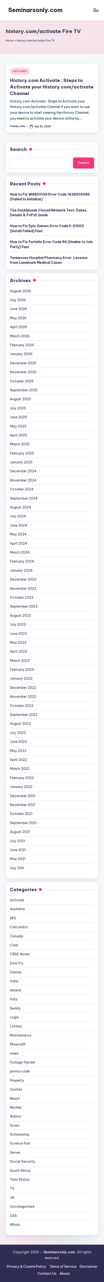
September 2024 (24, 498)
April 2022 (18, 760)
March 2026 (20, 336)
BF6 (13, 918)
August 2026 (20, 291)
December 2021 (22, 796)
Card (14, 945)
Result (15, 1098)
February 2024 (22, 561)
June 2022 (18, 741)
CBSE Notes (20, 954)
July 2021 (17, 841)
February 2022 (22, 778)
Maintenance (20, 1035)
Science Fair (20, 1143)
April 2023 (18, 651)
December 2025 (23, 363)
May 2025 (18, 426)
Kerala (15, 1008)
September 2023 (23, 606)
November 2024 (23, 480)
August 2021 (20, 832)
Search (18, 149)
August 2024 (20, 507)
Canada (16, 936)
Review (16, 1107)
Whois (15, 1224)
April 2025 (18, 435)
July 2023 (18, 624)
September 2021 (23, 823)
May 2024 (18, 534)
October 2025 (21, 381)
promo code (20, 1071)
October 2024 (22, 489)
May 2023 (18, 642)
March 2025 (20, 444)
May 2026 (18, 318)
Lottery (16, 1026)
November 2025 (23, 372)
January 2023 (21, 678)
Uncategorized (22, 1206)
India (14, 981)
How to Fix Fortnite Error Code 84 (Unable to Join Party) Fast (51, 244)
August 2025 (20, 399)
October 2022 (21, 706)
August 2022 (20, 723)
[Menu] (95, 10)
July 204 (17, 868)
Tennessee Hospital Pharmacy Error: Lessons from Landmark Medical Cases (49, 260)
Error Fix (16, 963)
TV (12, 1188)
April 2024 (18, 543)
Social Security (22, 1161)
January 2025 (21, 462)
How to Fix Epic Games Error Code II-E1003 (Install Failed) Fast (47, 228)
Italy (13, 999)
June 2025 (18, 417)
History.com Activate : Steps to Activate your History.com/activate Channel (52, 86)
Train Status (20, 1179)
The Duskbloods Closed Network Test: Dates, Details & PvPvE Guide (49, 212)
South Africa (20, 1170)
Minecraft (18, 1044)
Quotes (16, 1089)
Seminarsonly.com (35, 10)
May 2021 (17, 859)
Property (17, 1080)
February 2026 (22, 345)
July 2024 (18, 516)
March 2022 (20, 768)
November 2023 (23, 588)
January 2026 (21, 354)
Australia (17, 909)
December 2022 (23, 687)
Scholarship (20, 1134)
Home (10, 40)
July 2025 (18, 408)
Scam (15, 1125)
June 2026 (18, 309)
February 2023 (22, 669)
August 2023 (20, 615)
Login (14, 1017)
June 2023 (18, 633)
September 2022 (23, 714)
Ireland (15, 990)
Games (16, 972)
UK (12, 1197)
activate (20, 71)
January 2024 (21, 570)
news (14, 1053)
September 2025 (23, 390)
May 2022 (18, 751)
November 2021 (22, 805)
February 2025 (22, 453)
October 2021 (21, 814)
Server (15, 1152)
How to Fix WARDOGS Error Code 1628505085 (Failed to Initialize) (50, 196)
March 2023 (20, 660)
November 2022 (23, 696)
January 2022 (21, 787)
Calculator (19, 927)
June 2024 (18, 525)
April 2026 (18, 327)
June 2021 (18, 850)
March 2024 (20, 552)
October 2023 (21, 597)
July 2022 (18, 733)
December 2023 (23, 579)
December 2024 (23, 471)
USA (13, 1216)
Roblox (15, 1116)
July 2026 (18, 300)
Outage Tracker (22, 1062)
